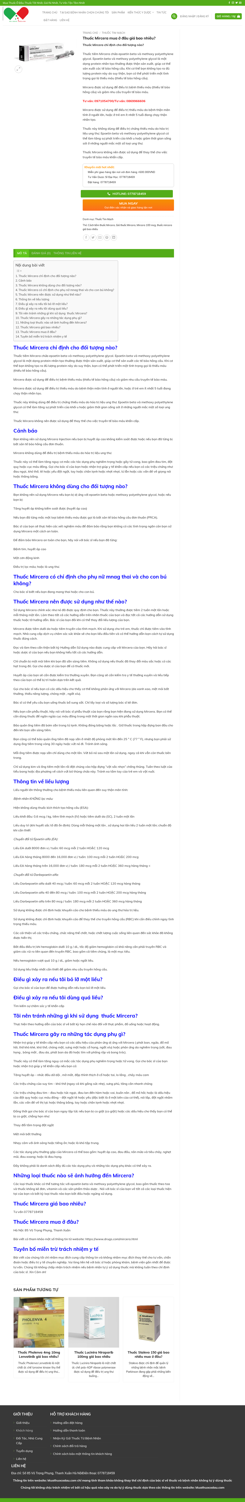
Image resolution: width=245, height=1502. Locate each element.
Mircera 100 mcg (146, 225)
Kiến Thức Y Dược (139, 12)
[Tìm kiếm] (174, 16)
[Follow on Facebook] (229, 3)
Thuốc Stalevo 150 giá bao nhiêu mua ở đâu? (148, 1354)
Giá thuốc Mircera (126, 225)
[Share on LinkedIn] (114, 237)
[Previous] (13, 1345)
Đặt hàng (50, 20)
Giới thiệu (22, 1423)
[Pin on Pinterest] (107, 237)
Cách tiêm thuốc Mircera (101, 225)
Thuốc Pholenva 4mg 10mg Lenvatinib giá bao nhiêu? (39, 1354)
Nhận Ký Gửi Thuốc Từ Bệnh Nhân (77, 1438)
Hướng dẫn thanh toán (69, 1430)
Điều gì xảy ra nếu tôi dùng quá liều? (43, 308)
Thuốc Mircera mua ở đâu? (38, 332)
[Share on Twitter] (93, 237)
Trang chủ (49, 12)
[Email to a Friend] (100, 237)
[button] (194, 16)
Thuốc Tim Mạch (113, 32)
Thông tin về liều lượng (34, 299)
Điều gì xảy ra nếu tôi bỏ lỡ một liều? (43, 304)
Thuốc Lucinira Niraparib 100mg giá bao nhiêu (93, 1354)
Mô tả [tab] (22, 253)
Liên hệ (64, 20)
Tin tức (162, 12)
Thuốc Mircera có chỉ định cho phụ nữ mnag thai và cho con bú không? (66, 290)
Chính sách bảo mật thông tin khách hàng (82, 1454)
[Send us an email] (240, 3)
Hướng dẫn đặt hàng (67, 1423)
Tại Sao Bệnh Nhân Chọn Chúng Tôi (84, 12)
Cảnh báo (25, 280)
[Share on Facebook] (86, 237)
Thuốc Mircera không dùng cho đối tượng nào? (50, 285)
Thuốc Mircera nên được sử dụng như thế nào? (50, 294)
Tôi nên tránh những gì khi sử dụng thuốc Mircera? (53, 313)
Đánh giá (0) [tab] (41, 253)
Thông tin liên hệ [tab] (67, 253)
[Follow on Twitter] (236, 3)
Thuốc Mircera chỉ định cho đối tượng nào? (47, 276)
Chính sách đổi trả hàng (70, 1446)
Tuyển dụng (24, 1451)
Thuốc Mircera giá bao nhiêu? (40, 327)
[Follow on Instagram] (233, 3)
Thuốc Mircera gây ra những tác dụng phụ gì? (51, 318)
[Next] (174, 1345)
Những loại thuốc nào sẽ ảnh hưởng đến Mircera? (53, 322)
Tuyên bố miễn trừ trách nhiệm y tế (43, 336)
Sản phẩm (118, 12)
